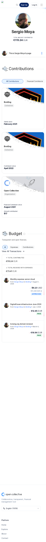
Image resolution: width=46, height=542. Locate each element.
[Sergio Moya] (5, 53)
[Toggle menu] (41, 4)
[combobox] (21, 508)
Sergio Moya (18, 282)
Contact (4, 538)
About (4, 534)
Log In (34, 5)
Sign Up (24, 5)
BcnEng (28, 282)
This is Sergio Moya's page (20, 53)
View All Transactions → (13, 251)
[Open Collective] (6, 183)
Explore (4, 529)
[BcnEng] (6, 94)
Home (3, 525)
